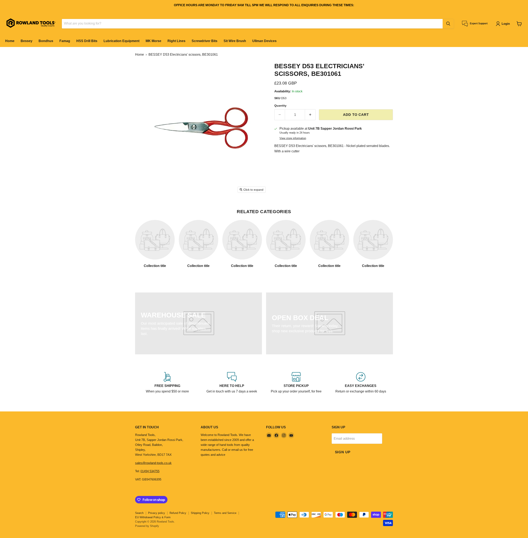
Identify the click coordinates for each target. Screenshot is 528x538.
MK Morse (153, 41)
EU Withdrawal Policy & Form (153, 517)
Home (9, 41)
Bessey (26, 41)
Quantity (280, 105)
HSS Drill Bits (86, 41)
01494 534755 (149, 471)
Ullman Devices (264, 41)
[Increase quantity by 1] (310, 114)
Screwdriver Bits (204, 41)
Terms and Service (225, 513)
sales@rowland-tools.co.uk (153, 463)
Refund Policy (178, 513)
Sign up (342, 452)
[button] (504, 23)
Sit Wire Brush (235, 41)
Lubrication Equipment (121, 41)
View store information (292, 138)
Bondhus (46, 41)
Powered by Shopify (147, 525)
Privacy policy (156, 513)
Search (139, 513)
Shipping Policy (200, 513)
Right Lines (176, 41)
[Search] (448, 23)
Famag (64, 41)
